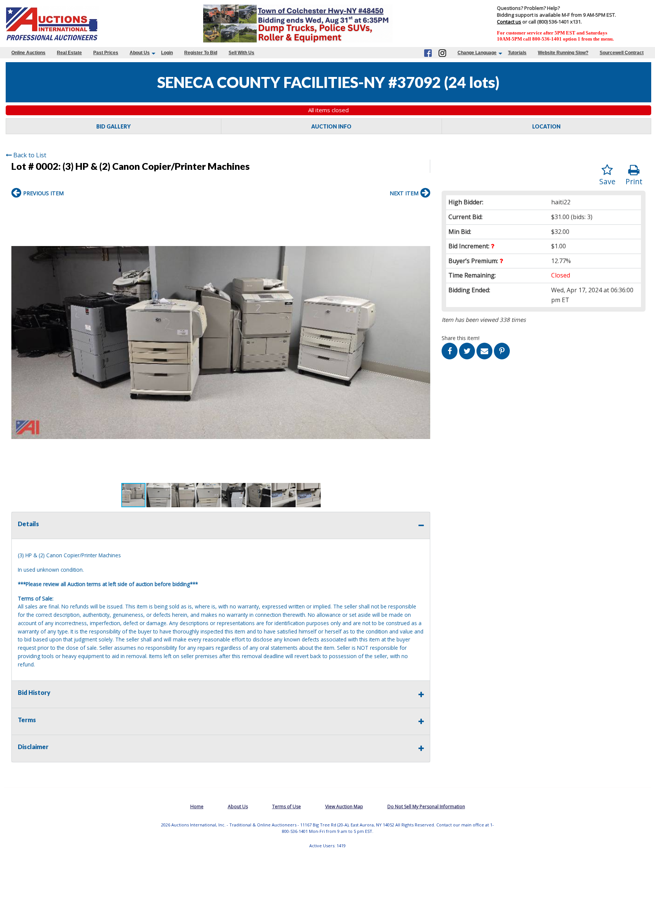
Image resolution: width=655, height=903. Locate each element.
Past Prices (105, 52)
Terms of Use (286, 806)
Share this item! (460, 338)
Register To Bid (200, 52)
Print (633, 181)
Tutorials (517, 52)
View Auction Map (344, 806)
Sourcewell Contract (622, 52)
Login (167, 52)
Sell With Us (241, 52)
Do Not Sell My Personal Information (426, 806)
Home (197, 806)
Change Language (477, 52)
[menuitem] (28, 52)
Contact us (509, 21)
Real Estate (69, 52)
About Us (140, 52)
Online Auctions (28, 52)
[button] (423, 210)
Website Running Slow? (563, 52)
